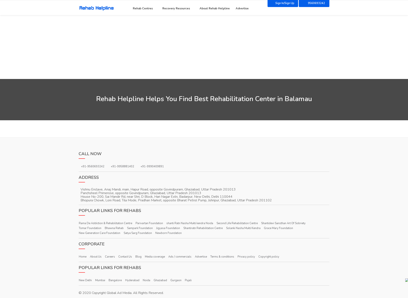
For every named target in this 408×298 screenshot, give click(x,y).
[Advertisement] (204, 47)
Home (82, 257)
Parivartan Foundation (149, 223)
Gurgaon (175, 280)
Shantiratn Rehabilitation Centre (203, 228)
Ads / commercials (179, 257)
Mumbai (100, 280)
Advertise (242, 8)
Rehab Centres (143, 8)
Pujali (188, 280)
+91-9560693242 (92, 166)
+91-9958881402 (122, 166)
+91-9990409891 (152, 166)
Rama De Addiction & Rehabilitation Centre (105, 223)
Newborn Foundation (168, 233)
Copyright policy (268, 257)
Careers (110, 257)
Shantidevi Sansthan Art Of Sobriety (283, 223)
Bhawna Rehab (114, 228)
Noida (146, 280)
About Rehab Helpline (215, 8)
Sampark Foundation (140, 228)
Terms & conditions (222, 257)
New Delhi (85, 280)
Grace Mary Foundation (278, 228)
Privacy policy (246, 257)
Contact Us (125, 257)
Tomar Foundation (90, 228)
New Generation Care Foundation (99, 233)
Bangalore (115, 280)
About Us (96, 257)
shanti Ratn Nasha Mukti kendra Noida (189, 223)
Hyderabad (132, 280)
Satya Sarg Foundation (138, 233)
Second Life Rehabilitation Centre (237, 223)
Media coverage (155, 257)
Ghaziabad (160, 280)
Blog (138, 257)
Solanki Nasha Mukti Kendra (243, 228)
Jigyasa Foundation (168, 228)
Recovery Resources (176, 8)
